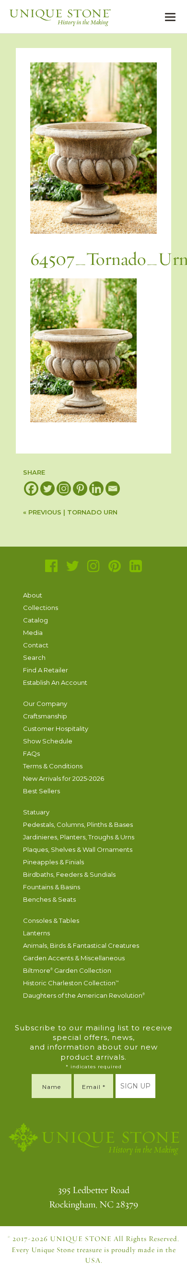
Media (33, 632)
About (32, 595)
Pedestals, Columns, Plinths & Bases (78, 824)
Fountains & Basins (51, 887)
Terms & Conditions (52, 766)
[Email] (112, 488)
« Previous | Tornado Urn (70, 512)
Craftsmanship (45, 716)
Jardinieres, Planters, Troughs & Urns (78, 837)
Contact (35, 645)
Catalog (35, 620)
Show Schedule (47, 741)
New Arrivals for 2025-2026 (63, 778)
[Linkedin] (96, 488)
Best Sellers (41, 791)
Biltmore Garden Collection (67, 970)
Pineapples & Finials (53, 862)
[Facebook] (31, 488)
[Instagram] (64, 488)
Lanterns (36, 933)
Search (34, 657)
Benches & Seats (49, 899)
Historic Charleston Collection (71, 983)
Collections (40, 607)
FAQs (31, 753)
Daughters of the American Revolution (84, 995)
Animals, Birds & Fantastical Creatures (81, 945)
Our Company (45, 703)
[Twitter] (47, 488)
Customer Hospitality (55, 728)
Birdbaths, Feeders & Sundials (69, 874)
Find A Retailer (45, 670)
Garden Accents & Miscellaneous (74, 958)
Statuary (36, 812)
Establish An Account (55, 682)
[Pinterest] (80, 488)
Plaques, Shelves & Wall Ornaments (77, 849)
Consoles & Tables (51, 920)
